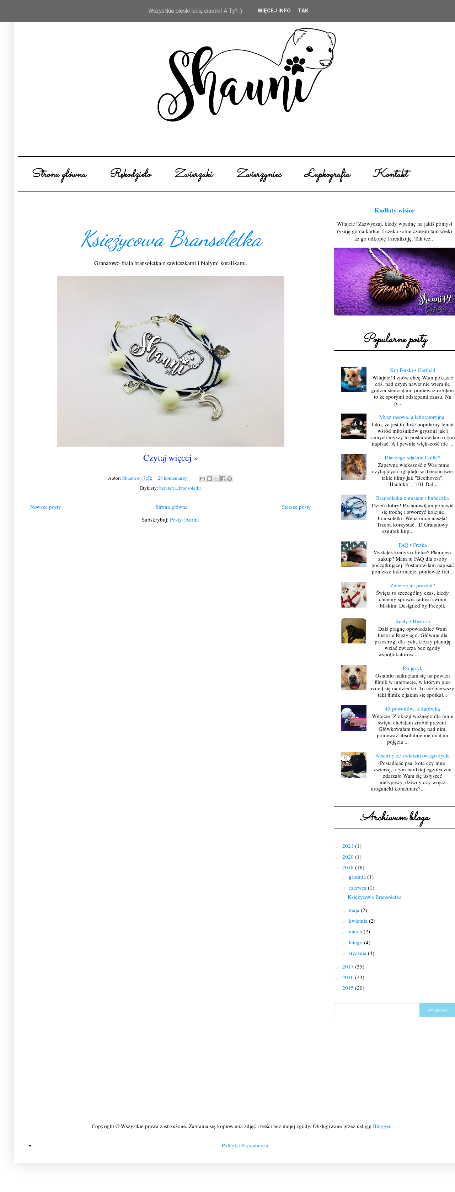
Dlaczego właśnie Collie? (412, 457)
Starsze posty (296, 506)
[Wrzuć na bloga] (209, 478)
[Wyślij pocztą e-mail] (202, 478)
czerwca (358, 887)
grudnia (358, 876)
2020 (348, 856)
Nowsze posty (45, 506)
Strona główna (58, 174)
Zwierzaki (193, 174)
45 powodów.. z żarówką (412, 708)
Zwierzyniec (258, 174)
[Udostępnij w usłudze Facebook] (222, 478)
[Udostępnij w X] (216, 478)
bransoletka (190, 488)
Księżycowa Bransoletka (170, 239)
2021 (348, 845)
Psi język (413, 667)
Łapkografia (327, 174)
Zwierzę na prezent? (412, 585)
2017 (348, 966)
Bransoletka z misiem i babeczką (412, 497)
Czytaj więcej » (170, 457)
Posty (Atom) (184, 519)
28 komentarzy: (174, 478)
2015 (348, 987)
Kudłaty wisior (394, 210)
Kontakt (390, 174)
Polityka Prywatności (245, 1145)
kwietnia (359, 920)
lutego (356, 942)
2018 (348, 867)
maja (355, 909)
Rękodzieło (130, 174)
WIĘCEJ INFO (274, 10)
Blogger (381, 1125)
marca (356, 931)
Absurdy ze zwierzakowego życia (412, 755)
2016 (348, 977)
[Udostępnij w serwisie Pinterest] (229, 478)
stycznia (358, 952)
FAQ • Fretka (412, 544)
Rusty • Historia (412, 621)
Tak (303, 10)
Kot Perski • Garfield (412, 369)
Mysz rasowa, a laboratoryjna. (412, 416)
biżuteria (168, 488)
